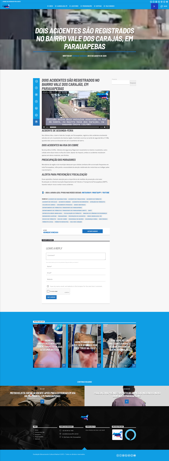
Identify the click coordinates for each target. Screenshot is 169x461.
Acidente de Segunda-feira (57, 199)
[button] (75, 109)
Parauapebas (87, 23)
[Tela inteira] (107, 127)
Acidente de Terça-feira (77, 199)
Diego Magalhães (38, 365)
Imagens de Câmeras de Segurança (95, 213)
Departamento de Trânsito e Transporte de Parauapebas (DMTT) (65, 210)
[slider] (74, 127)
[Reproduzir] (44, 127)
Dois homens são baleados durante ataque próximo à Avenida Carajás (119, 345)
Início (51, 6)
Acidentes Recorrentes (80, 202)
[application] (76, 110)
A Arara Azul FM (62, 6)
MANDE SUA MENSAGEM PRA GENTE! (12, 1)
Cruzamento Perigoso (64, 205)
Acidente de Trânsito (94, 199)
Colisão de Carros (49, 205)
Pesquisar (114, 79)
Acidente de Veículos (50, 202)
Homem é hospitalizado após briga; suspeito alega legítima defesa (49, 345)
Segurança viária (91, 219)
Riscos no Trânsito (49, 219)
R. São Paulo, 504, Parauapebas (71, 437)
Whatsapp (96, 192)
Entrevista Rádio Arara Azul (52, 213)
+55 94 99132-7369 (67, 430)
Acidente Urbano (65, 202)
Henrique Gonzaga (79, 56)
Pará (79, 23)
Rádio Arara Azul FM (94, 216)
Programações (87, 6)
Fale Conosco (110, 6)
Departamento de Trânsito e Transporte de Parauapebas (62, 207)
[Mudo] (105, 127)
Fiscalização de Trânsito (72, 213)
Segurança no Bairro (76, 219)
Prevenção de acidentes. (77, 216)
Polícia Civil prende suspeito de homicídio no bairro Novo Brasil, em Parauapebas (127, 394)
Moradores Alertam (49, 216)
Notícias (98, 6)
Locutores (74, 6)
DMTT (90, 210)
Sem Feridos (103, 219)
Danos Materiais (79, 205)
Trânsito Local (48, 222)
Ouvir (165, 6)
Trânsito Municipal (61, 222)
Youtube (105, 192)
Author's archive (92, 231)
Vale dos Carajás (76, 222)
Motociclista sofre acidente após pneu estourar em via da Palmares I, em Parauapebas (42, 394)
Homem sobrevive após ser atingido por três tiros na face (84, 345)
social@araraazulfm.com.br (70, 434)
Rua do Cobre (62, 219)
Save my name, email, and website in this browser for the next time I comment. (76, 286)
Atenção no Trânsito (97, 202)
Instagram (86, 192)
